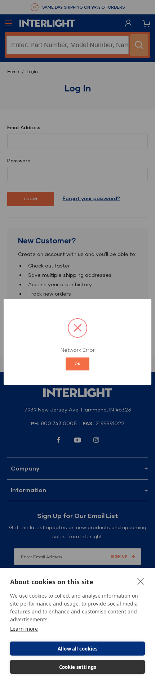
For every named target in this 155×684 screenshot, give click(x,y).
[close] (140, 581)
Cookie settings (77, 667)
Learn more (24, 628)
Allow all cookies (77, 648)
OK (77, 363)
